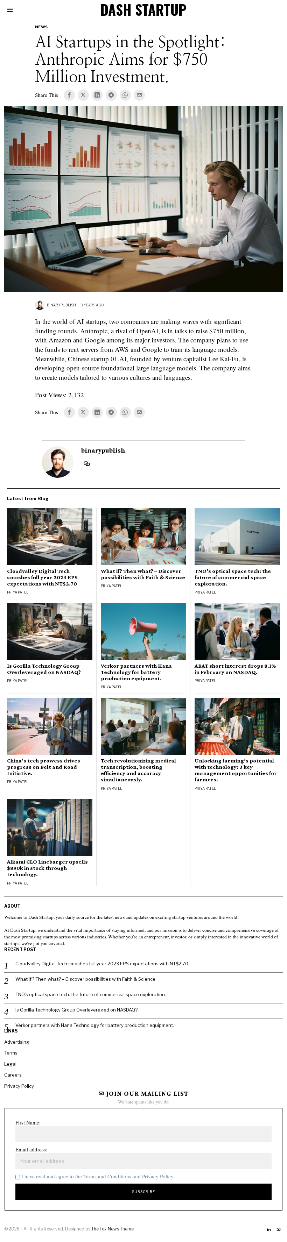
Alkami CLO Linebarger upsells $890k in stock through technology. (47, 868)
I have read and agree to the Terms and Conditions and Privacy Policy (97, 1176)
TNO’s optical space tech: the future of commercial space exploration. (233, 577)
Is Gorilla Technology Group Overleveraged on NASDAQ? (44, 669)
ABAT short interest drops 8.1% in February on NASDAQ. (235, 669)
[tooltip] (69, 95)
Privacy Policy (19, 1086)
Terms (11, 1053)
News (41, 26)
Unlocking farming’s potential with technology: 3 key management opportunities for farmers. (236, 770)
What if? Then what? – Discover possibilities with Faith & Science (143, 574)
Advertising (16, 1042)
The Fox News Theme (112, 1229)
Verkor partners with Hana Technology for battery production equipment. (136, 672)
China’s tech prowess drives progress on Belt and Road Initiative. (43, 767)
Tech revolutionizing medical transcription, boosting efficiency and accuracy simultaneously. (138, 770)
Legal (10, 1064)
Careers (13, 1075)
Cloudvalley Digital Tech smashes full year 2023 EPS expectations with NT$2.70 (42, 577)
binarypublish (61, 305)
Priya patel (17, 592)
